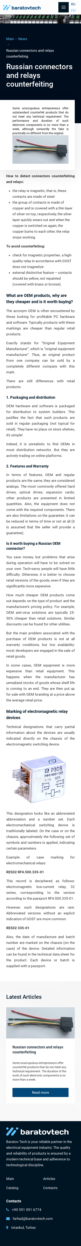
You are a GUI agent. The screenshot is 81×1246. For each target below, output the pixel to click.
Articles (49, 1179)
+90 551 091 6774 (26, 1210)
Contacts (50, 1188)
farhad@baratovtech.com (33, 1218)
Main (10, 39)
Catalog (12, 1188)
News (22, 39)
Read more (40, 1092)
